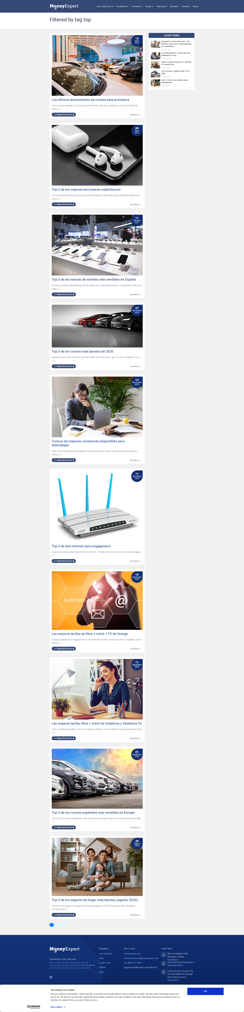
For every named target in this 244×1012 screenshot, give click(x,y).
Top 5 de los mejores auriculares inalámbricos (86, 189)
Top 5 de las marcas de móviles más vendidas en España (94, 279)
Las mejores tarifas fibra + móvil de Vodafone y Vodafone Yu (97, 723)
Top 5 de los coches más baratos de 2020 (82, 351)
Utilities (102, 967)
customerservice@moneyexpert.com (141, 958)
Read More (134, 115)
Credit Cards (105, 963)
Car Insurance (105, 953)
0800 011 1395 (134, 963)
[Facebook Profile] (51, 977)
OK (205, 991)
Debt (101, 958)
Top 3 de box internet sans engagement (81, 546)
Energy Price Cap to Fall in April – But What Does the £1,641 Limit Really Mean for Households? (176, 44)
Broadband (121, 6)
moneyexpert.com (132, 953)
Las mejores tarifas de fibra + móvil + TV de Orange (90, 634)
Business (174, 6)
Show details (56, 1007)
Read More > (173, 960)
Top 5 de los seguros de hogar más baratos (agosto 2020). (95, 900)
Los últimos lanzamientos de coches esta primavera (90, 100)
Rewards (186, 6)
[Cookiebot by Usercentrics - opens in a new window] (34, 1007)
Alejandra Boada (64, 114)
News (195, 6)
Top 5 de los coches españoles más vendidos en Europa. (93, 812)
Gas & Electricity (104, 6)
